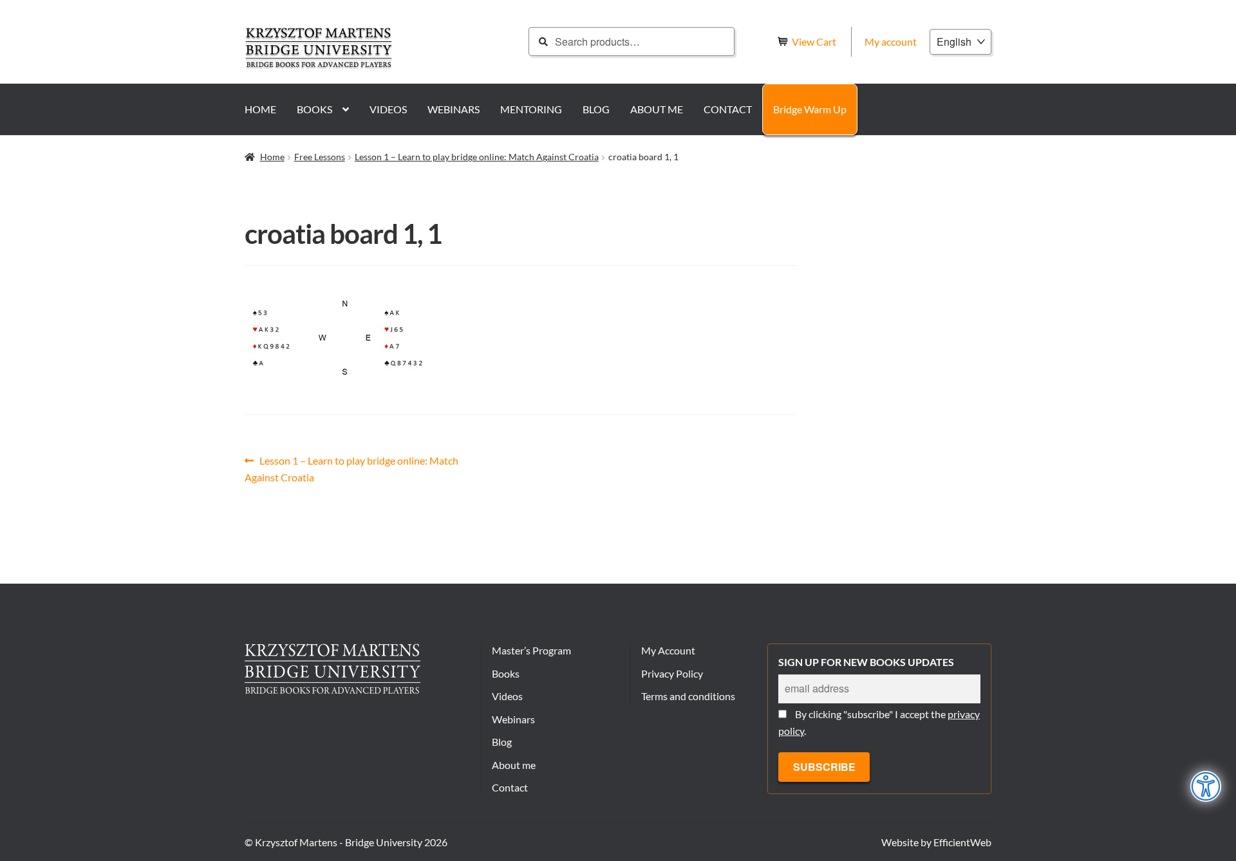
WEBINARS (453, 109)
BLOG (596, 109)
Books (506, 673)
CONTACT (728, 109)
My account (891, 41)
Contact (510, 787)
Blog (502, 742)
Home (272, 156)
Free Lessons (319, 156)
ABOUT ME (656, 109)
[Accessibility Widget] (1206, 786)
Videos (507, 696)
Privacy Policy (672, 673)
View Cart (815, 41)
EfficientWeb (962, 842)
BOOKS (314, 109)
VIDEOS (388, 109)
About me (514, 765)
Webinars (513, 719)
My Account (668, 650)
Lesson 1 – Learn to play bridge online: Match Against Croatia (477, 156)
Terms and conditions (688, 696)
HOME (260, 109)
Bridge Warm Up (810, 109)
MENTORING (531, 109)
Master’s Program (531, 650)
